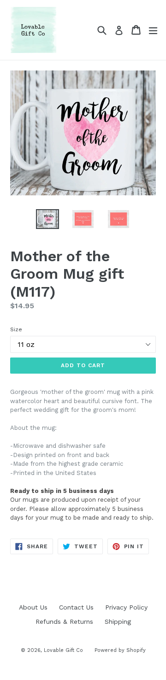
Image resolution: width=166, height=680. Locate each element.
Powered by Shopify (120, 650)
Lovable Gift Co (63, 650)
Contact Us (76, 607)
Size (16, 329)
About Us (33, 607)
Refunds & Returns (64, 621)
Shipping (118, 621)
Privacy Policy (126, 607)
